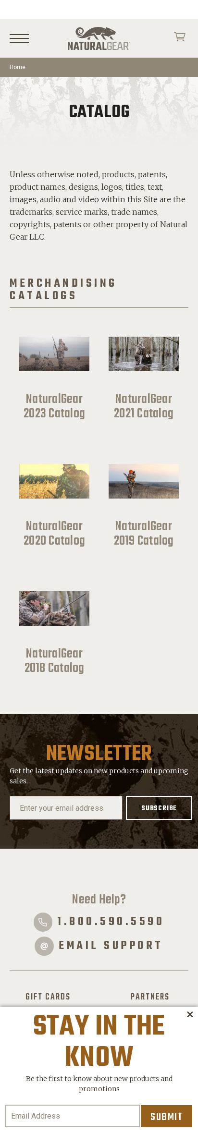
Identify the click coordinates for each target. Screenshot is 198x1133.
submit (166, 1117)
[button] (190, 1015)
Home (17, 67)
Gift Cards (48, 997)
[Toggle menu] (19, 38)
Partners (150, 997)
